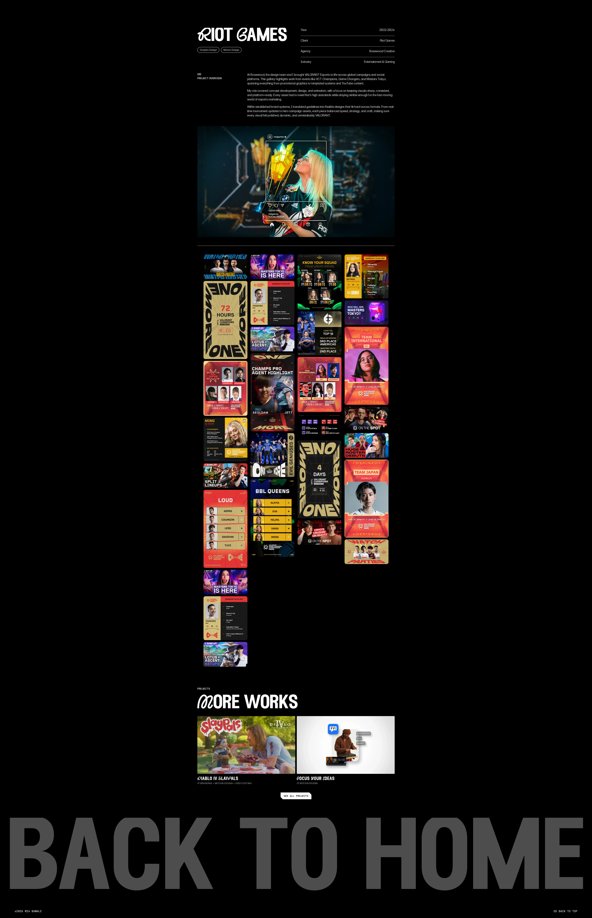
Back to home (296, 861)
